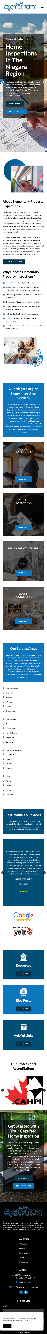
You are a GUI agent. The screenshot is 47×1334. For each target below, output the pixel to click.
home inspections (31, 660)
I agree (7, 1326)
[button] (15, 104)
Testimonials (23, 1253)
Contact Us (23, 1262)
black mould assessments (28, 663)
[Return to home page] (20, 7)
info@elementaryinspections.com (25, 1287)
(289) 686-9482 (25, 1282)
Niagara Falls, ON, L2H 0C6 (25, 1278)
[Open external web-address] (23, 916)
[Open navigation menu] (42, 7)
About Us (23, 1244)
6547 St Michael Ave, (22, 1275)
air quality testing (12, 666)
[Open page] (23, 1090)
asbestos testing (12, 663)
